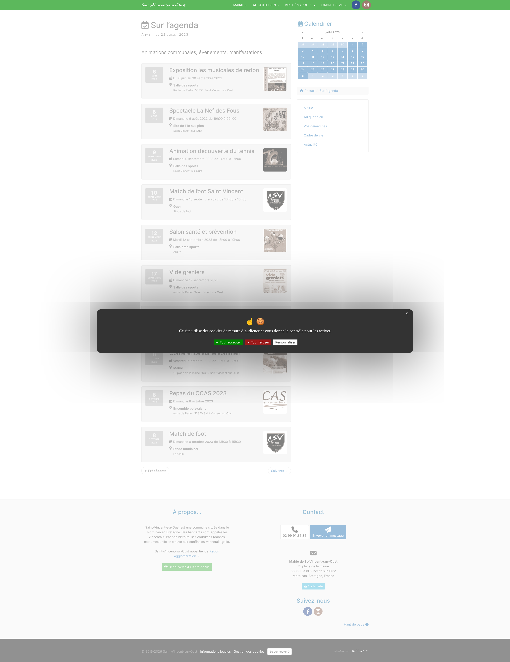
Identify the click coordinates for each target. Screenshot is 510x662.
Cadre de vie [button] (333, 5)
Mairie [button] (239, 5)
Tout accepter (230, 342)
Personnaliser (285, 342)
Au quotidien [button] (265, 5)
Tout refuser (259, 342)
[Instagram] (366, 4)
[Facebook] (356, 4)
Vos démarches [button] (299, 5)
